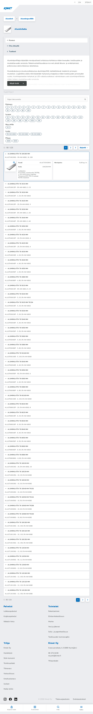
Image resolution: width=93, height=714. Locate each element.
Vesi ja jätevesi (54, 626)
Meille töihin (8, 689)
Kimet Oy (7, 648)
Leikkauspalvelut (10, 611)
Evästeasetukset (79, 699)
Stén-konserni (9, 658)
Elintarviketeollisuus (56, 616)
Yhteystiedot (53, 661)
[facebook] (10, 699)
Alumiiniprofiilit (26, 18)
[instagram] (5, 699)
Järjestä (83, 147)
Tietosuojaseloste (62, 699)
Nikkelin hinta (9, 621)
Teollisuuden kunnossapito (58, 637)
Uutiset (6, 684)
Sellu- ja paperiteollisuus (58, 632)
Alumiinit (9, 18)
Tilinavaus (8, 668)
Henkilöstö (8, 653)
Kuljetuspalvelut (10, 616)
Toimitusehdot (9, 663)
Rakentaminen (53, 611)
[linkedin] (15, 699)
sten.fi (88, 2)
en (79, 2)
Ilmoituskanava (10, 679)
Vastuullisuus (9, 673)
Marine (51, 621)
